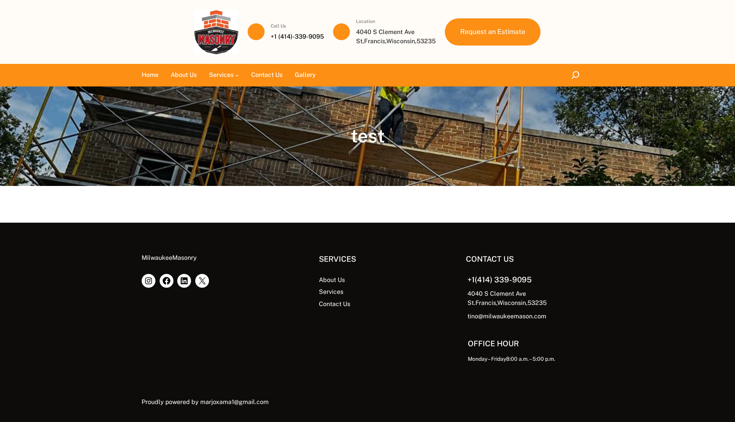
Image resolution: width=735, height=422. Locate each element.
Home (150, 74)
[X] (202, 281)
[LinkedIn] (184, 281)
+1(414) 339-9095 (499, 279)
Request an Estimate (492, 32)
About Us (332, 280)
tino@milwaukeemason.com (506, 316)
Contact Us (334, 304)
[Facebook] (166, 281)
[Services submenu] (237, 75)
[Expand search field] (576, 75)
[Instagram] (148, 281)
